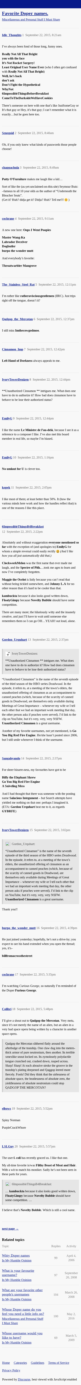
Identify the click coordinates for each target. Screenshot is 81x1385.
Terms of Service (58, 1362)
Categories (20, 1362)
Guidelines (37, 1362)
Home (6, 1362)
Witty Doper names (16, 1255)
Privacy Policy (11, 1370)
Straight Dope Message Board (20, 4)
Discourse (24, 1379)
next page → (10, 1228)
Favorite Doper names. (25, 13)
